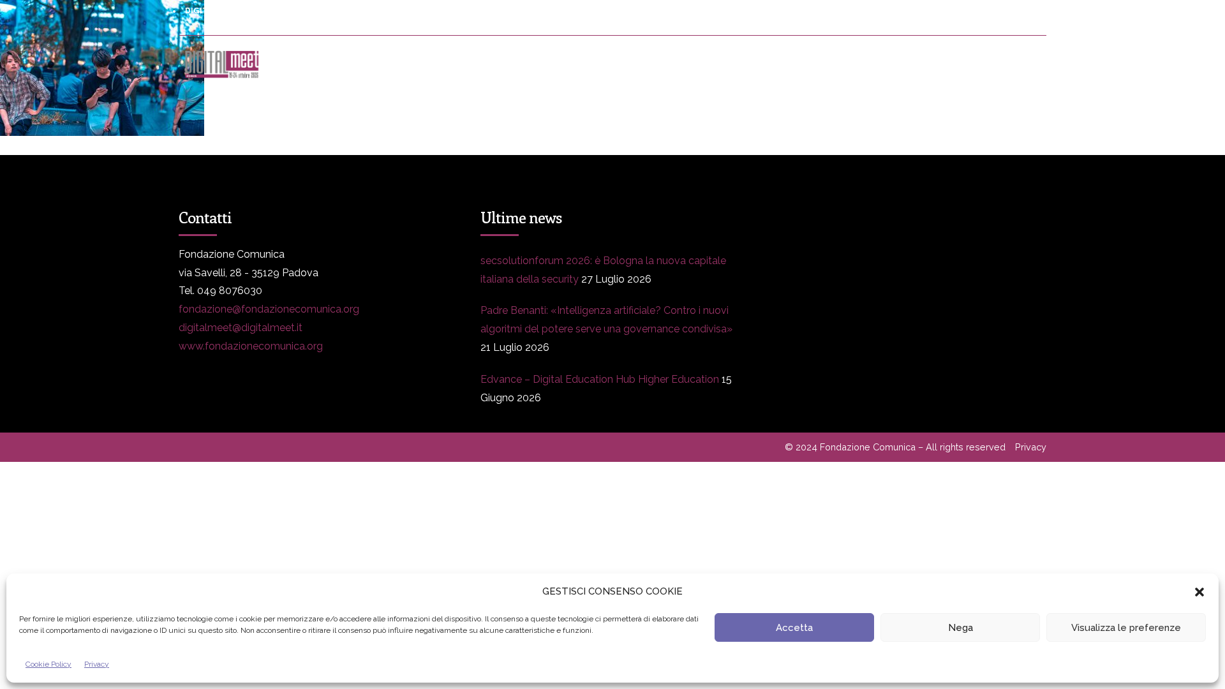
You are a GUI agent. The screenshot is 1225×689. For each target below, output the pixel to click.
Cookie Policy (48, 664)
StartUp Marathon (1000, 64)
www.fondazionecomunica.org (251, 346)
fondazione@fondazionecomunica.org (269, 309)
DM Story (612, 64)
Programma (402, 64)
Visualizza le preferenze (1126, 627)
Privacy (96, 664)
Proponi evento (787, 64)
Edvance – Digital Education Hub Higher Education (599, 379)
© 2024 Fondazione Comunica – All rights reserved (895, 446)
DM (319, 64)
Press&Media (510, 64)
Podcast (890, 64)
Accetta (794, 627)
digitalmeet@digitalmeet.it (240, 328)
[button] (1199, 592)
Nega (960, 627)
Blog (692, 64)
